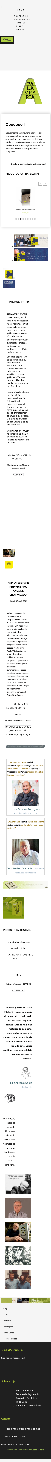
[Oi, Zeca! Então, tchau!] (18, 1263)
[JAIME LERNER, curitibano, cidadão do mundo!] (18, 1287)
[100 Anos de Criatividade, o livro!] (18, 1239)
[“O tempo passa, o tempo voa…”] (18, 1192)
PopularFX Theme (22, 1445)
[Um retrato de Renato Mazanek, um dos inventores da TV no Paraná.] (18, 1216)
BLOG (12, 1118)
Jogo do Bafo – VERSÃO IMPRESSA (25, 209)
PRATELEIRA (18, 582)
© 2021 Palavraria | (8, 1445)
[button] (45, 184)
